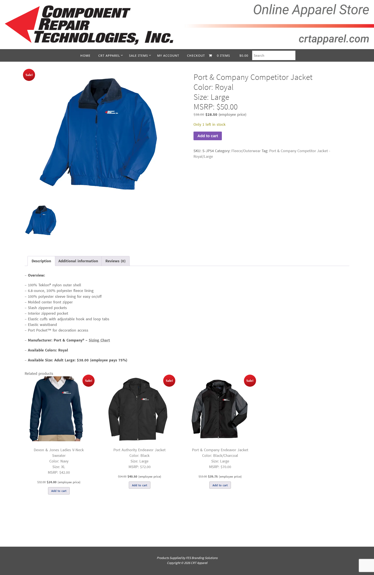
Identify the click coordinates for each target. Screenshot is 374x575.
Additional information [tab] (78, 260)
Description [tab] (41, 260)
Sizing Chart (99, 340)
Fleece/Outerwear (246, 150)
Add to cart (207, 136)
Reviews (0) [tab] (115, 260)
